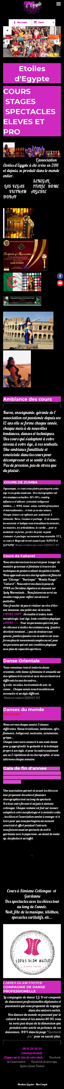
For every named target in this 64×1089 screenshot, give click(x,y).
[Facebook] (60, 276)
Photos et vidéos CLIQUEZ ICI (22, 698)
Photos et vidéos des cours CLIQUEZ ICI (37, 545)
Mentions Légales (26, 1084)
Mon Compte (41, 1084)
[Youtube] (60, 283)
